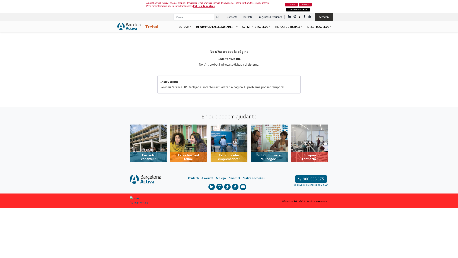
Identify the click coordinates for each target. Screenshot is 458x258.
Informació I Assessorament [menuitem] (216, 26)
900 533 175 (313, 179)
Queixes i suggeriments (317, 201)
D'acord (291, 4)
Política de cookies (204, 6)
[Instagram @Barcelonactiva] (295, 16)
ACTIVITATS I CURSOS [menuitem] (255, 26)
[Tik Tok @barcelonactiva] (300, 16)
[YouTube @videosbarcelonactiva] (310, 16)
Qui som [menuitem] (184, 26)
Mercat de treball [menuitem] (288, 26)
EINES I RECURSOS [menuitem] (318, 26)
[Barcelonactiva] (129, 26)
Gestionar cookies (298, 9)
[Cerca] (217, 17)
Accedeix (324, 17)
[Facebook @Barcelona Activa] (305, 16)
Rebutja (305, 4)
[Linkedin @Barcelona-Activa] (290, 16)
